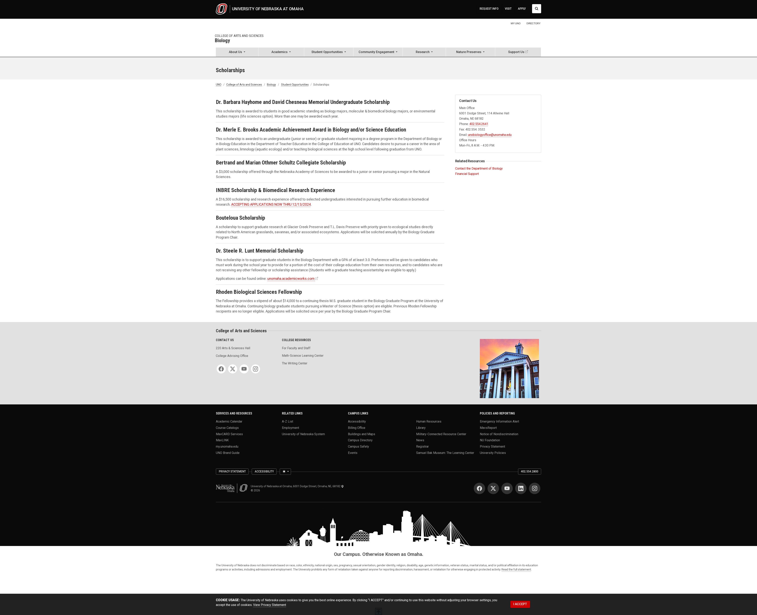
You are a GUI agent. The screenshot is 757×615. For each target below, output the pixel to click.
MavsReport (488, 428)
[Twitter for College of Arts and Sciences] (232, 368)
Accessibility (357, 421)
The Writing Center (294, 363)
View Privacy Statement (269, 605)
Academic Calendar (229, 421)
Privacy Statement (492, 446)
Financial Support (467, 174)
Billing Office (356, 428)
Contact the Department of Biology (479, 168)
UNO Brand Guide (228, 452)
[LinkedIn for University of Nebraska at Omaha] (521, 488)
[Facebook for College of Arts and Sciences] (221, 368)
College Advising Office (232, 356)
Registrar (422, 446)
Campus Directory (360, 440)
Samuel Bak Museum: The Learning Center (445, 452)
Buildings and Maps (361, 434)
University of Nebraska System (303, 434)
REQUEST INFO (489, 8)
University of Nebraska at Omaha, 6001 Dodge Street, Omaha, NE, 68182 (296, 486)
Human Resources (428, 421)
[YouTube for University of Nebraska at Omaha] (507, 488)
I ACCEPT (520, 604)
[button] (237, 52)
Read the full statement (516, 569)
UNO (218, 84)
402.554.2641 (478, 124)
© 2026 (256, 490)
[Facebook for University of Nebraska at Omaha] (479, 488)
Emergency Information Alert (499, 421)
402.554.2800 (529, 471)
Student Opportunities (295, 84)
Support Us (516, 52)
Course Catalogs (227, 428)
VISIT (508, 8)
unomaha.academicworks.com (290, 279)
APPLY (522, 8)
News (420, 440)
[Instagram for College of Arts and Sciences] (255, 368)
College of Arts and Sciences (239, 36)
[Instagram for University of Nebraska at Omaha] (534, 488)
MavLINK (222, 440)
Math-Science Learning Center (302, 355)
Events (352, 452)
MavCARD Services (229, 434)
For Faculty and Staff (296, 348)
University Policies (493, 452)
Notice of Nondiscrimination (499, 434)
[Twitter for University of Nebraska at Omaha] (493, 488)
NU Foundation (490, 440)
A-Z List (287, 421)
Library (421, 428)
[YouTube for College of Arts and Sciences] (244, 368)
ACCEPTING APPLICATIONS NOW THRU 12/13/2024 (271, 204)
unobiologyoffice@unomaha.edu (490, 135)
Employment (290, 428)
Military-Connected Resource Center (441, 434)
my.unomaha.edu (227, 446)
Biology (222, 40)
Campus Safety (358, 446)
